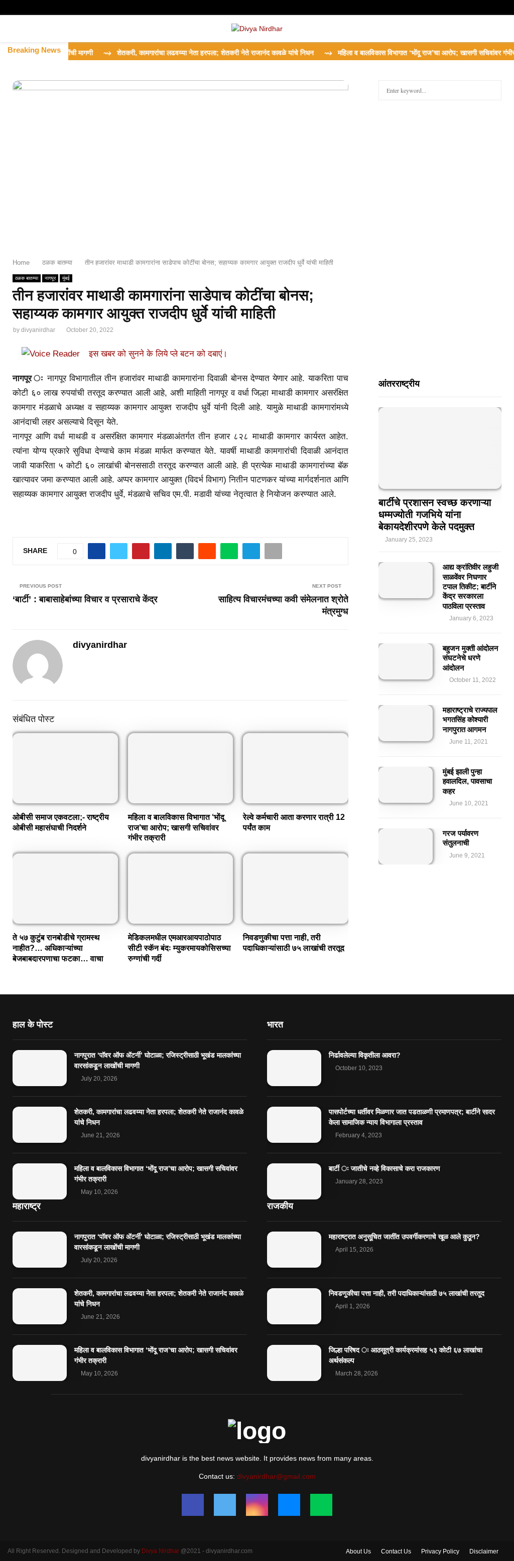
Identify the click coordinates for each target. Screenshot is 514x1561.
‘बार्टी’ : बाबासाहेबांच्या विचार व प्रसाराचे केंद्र (85, 599)
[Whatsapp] (321, 1505)
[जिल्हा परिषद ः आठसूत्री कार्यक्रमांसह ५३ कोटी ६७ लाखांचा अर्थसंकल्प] (294, 1363)
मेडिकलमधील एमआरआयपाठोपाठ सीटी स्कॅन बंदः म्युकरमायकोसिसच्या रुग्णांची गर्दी (179, 948)
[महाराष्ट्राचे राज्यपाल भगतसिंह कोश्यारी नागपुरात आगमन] (405, 723)
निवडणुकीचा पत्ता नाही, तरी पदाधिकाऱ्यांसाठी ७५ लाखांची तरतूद (406, 1293)
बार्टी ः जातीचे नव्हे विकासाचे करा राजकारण (384, 1168)
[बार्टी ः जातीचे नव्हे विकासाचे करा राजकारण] (294, 1181)
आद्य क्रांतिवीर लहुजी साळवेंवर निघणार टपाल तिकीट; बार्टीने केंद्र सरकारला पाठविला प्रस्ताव (470, 586)
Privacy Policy (440, 1551)
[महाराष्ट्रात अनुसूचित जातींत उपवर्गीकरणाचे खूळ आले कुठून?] (294, 1250)
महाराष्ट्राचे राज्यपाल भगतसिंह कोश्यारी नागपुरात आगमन (470, 720)
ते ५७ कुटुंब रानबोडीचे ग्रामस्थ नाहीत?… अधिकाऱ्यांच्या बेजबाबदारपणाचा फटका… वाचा (58, 948)
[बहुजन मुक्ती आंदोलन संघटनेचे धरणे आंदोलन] (405, 661)
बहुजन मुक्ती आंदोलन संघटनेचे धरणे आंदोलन (470, 658)
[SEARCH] (491, 90)
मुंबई (66, 278)
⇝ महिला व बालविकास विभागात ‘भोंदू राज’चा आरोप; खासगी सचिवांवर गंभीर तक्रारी (408, 53)
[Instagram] (257, 1505)
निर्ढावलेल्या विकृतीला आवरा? (365, 1055)
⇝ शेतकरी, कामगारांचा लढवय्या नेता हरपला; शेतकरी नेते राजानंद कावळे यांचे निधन (187, 53)
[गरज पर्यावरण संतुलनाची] (405, 846)
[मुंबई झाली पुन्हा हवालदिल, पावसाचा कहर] (405, 785)
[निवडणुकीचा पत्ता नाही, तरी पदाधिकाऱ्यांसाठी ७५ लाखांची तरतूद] (294, 1306)
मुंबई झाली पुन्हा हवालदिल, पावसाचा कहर (467, 781)
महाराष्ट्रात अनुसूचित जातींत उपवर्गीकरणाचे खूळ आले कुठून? (404, 1237)
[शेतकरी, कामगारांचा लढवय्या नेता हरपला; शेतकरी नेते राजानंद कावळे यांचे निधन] (40, 1125)
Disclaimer (483, 1551)
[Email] (289, 1505)
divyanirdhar (38, 329)
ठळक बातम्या (26, 278)
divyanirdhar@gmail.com (276, 1476)
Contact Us (396, 1551)
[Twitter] (225, 1505)
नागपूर (50, 278)
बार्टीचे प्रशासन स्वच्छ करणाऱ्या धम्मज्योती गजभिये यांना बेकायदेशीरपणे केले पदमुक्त (434, 514)
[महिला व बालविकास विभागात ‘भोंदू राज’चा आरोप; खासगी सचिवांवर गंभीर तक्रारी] (40, 1181)
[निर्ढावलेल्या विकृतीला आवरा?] (294, 1068)
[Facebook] (193, 1505)
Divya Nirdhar (160, 1550)
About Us (358, 1551)
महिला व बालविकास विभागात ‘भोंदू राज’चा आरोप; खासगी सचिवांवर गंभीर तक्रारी (176, 827)
